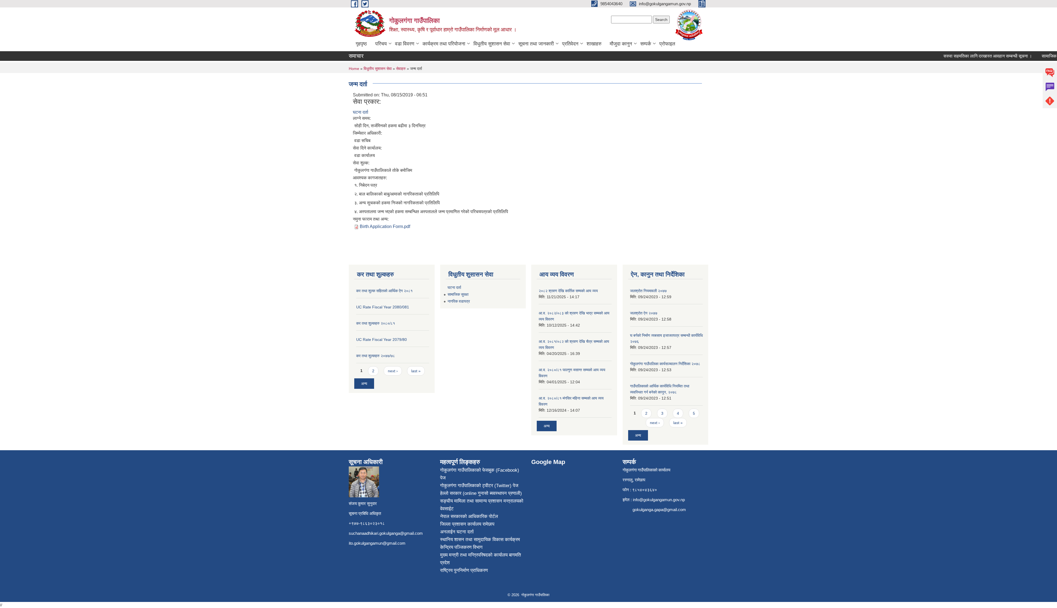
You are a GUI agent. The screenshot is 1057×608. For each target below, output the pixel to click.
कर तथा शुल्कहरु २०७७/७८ (375, 356)
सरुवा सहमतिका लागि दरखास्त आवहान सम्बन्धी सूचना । (976, 56)
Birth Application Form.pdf (385, 226)
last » (416, 371)
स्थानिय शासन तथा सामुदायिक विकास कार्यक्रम (480, 539)
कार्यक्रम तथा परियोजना (444, 44)
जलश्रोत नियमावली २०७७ (648, 291)
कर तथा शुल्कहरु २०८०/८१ (375, 323)
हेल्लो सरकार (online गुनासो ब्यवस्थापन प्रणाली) (481, 493)
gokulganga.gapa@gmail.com (659, 509)
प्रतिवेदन (570, 44)
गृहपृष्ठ (361, 44)
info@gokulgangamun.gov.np (659, 499)
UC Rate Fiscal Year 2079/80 (381, 339)
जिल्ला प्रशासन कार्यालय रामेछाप (467, 524)
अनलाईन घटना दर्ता (457, 531)
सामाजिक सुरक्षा (458, 294)
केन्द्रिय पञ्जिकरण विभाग (461, 547)
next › (393, 371)
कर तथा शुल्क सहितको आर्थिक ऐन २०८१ (384, 291)
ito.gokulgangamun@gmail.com (377, 543)
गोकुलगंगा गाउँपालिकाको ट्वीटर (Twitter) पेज (479, 485)
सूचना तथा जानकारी (536, 44)
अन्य (364, 383)
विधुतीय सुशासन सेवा (491, 44)
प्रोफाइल (667, 44)
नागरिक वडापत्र (459, 301)
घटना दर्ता (360, 112)
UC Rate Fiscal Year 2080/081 (382, 307)
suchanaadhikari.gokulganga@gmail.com (386, 533)
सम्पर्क (645, 44)
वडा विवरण (404, 44)
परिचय (381, 44)
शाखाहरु (594, 44)
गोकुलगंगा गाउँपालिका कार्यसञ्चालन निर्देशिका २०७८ (665, 364)
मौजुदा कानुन (621, 44)
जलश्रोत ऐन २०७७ (643, 313)
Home (354, 68)
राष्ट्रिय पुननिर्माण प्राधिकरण (464, 570)
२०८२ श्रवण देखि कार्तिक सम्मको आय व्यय (568, 291)
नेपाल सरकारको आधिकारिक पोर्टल (469, 516)
